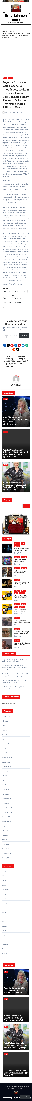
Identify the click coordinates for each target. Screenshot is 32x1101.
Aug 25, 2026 (12, 424)
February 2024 (6, 853)
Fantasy (4, 894)
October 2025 (6, 762)
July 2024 (5, 830)
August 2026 (6, 716)
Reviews (4, 935)
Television (5, 949)
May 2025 (5, 785)
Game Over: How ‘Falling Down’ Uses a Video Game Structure (22, 644)
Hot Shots (5, 899)
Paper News (11, 1088)
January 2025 (6, 803)
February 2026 (6, 744)
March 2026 (5, 739)
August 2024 (6, 826)
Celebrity (5, 880)
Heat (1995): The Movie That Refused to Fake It (21, 549)
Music (5, 78)
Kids (3, 908)
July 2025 (5, 776)
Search (7, 500)
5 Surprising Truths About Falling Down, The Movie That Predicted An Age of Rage (22, 623)
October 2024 (6, 817)
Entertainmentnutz (16, 17)
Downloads (5, 890)
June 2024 (5, 835)
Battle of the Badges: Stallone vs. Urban (20, 571)
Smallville (5, 944)
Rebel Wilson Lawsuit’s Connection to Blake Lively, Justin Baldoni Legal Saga (15, 484)
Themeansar (20, 1088)
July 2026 (5, 721)
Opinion (16, 546)
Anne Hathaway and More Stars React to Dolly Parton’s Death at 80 (15, 419)
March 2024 (5, 849)
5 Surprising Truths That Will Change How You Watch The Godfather (22, 583)
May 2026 (5, 730)
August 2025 (6, 771)
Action (4, 871)
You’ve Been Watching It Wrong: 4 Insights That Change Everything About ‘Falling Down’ (21, 634)
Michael (9, 112)
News (10, 78)
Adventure (5, 876)
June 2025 (5, 780)
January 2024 (6, 858)
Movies (23, 591)
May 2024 (5, 840)
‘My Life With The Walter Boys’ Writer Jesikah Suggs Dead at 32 (14, 681)
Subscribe (24, 335)
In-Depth (16, 543)
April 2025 (5, 789)
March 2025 (5, 794)
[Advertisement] (16, 55)
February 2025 (6, 799)
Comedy (4, 885)
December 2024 (7, 808)
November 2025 (7, 757)
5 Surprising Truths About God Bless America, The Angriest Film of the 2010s (21, 611)
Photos (4, 931)
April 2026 (5, 735)
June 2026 (5, 726)
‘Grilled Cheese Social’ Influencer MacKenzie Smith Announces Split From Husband (16, 453)
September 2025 (7, 767)
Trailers (4, 953)
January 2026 (6, 748)
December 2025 (7, 753)
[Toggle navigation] (3, 13)
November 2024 (7, 812)
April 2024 (5, 844)
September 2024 (7, 821)
